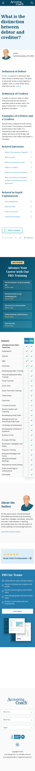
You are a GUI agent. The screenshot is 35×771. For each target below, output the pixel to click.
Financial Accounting (12, 217)
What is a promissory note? (15, 162)
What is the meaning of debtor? (16, 152)
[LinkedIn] (17, 744)
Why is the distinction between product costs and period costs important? (16, 180)
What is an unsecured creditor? (16, 172)
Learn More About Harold (10, 532)
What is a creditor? (11, 167)
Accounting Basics (11, 201)
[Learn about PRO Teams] (17, 630)
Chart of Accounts (11, 212)
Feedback (29, 238)
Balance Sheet (10, 206)
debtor (5, 76)
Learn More (17, 611)
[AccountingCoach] (17, 3)
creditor (18, 86)
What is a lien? (10, 157)
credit (18, 106)
